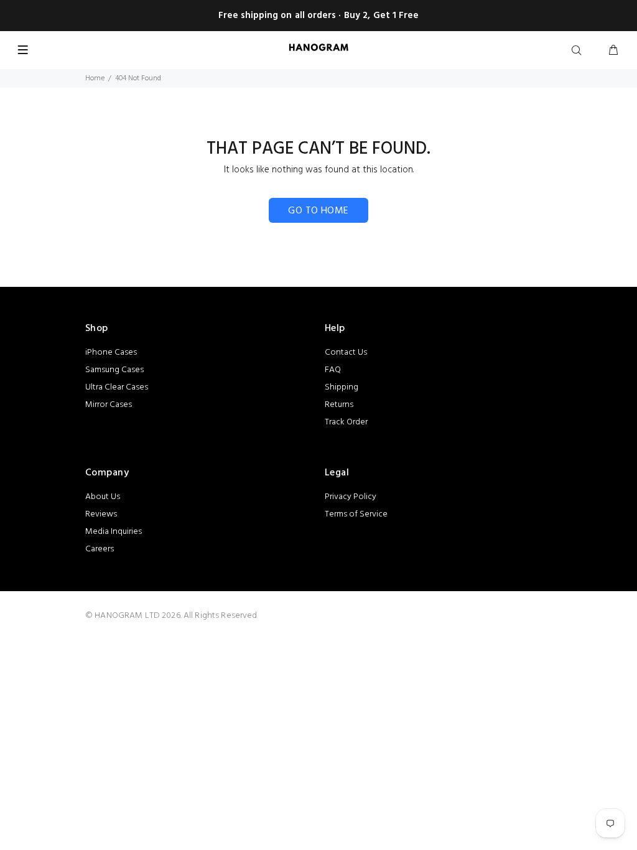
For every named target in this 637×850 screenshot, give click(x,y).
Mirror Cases (108, 405)
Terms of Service (356, 514)
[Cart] (613, 51)
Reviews (101, 514)
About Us (102, 497)
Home (95, 78)
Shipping (341, 387)
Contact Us (346, 352)
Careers (99, 549)
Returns (339, 405)
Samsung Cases (114, 370)
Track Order (346, 422)
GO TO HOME (318, 211)
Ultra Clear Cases (116, 387)
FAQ (333, 370)
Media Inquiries (113, 532)
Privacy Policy (350, 497)
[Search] (579, 51)
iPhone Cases (111, 352)
